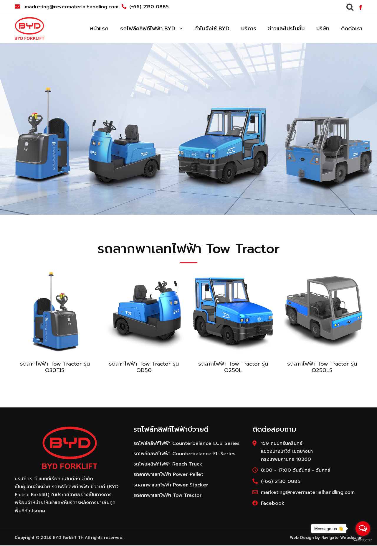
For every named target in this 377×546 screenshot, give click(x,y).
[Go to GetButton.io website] (362, 540)
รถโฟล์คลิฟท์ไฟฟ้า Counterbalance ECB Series (186, 443)
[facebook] (360, 7)
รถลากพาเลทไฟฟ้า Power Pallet (168, 474)
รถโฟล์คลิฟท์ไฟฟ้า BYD (147, 28)
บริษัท (322, 28)
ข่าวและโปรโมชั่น (286, 28)
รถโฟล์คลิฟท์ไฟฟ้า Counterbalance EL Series (184, 453)
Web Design (302, 537)
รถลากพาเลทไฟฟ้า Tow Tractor (167, 495)
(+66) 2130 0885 (149, 6)
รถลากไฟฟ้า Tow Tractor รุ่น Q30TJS (55, 367)
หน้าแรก (99, 28)
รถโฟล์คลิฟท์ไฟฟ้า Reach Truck (167, 464)
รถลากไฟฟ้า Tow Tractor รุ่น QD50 (144, 367)
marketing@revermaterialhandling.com (71, 6)
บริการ (248, 28)
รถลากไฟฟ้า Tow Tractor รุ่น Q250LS (322, 367)
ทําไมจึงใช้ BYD (211, 28)
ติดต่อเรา (351, 28)
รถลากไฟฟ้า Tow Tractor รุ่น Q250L (233, 367)
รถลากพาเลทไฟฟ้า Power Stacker (170, 485)
